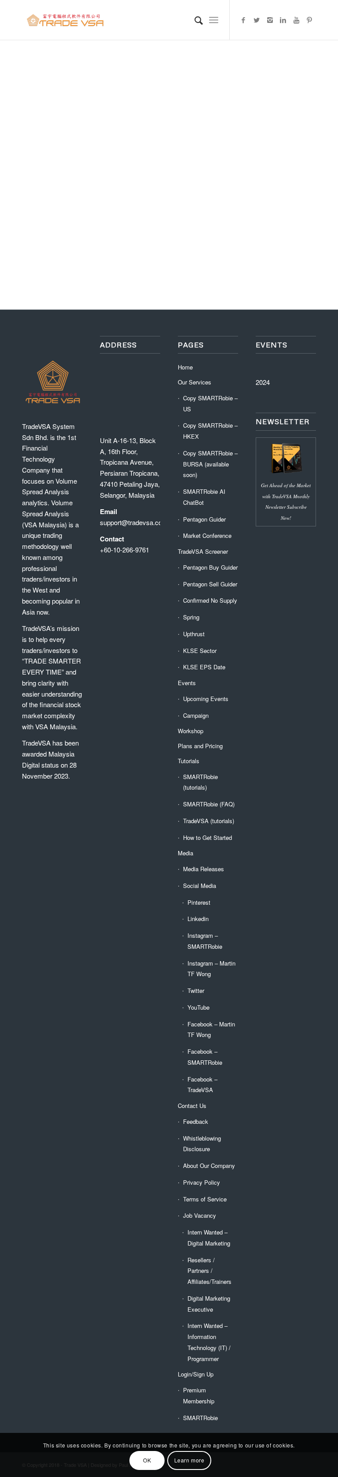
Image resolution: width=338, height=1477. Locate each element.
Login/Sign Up (195, 1374)
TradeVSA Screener (203, 551)
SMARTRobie (200, 1418)
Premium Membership (198, 1395)
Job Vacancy (199, 1215)
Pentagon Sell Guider (210, 584)
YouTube (198, 1007)
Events (187, 683)
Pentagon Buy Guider (210, 567)
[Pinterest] (309, 19)
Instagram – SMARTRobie (204, 941)
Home (185, 367)
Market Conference (207, 535)
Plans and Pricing (200, 746)
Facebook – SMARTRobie (204, 1057)
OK (147, 1460)
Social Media (199, 885)
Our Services (194, 382)
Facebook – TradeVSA (202, 1084)
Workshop (190, 731)
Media (185, 853)
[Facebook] (243, 19)
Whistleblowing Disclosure (202, 1143)
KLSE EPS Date (204, 667)
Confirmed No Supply (210, 600)
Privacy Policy (201, 1182)
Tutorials (188, 761)
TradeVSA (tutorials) (208, 821)
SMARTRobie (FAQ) (209, 804)
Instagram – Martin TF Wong (211, 968)
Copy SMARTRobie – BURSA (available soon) (210, 464)
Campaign (196, 715)
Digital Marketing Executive (208, 1303)
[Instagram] (269, 19)
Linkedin (198, 918)
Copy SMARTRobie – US (210, 403)
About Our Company (209, 1165)
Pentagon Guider (204, 519)
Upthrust (194, 634)
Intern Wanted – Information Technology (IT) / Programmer (209, 1341)
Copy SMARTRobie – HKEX (210, 430)
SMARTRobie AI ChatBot (204, 497)
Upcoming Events (205, 698)
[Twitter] (256, 19)
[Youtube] (296, 19)
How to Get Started (207, 837)
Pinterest (198, 902)
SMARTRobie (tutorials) (200, 782)
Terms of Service (205, 1199)
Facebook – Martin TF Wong (211, 1029)
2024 (263, 382)
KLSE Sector (200, 650)
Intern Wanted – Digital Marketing (208, 1237)
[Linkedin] (283, 19)
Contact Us (192, 1105)
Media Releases (203, 869)
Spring (191, 617)
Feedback (195, 1121)
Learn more (189, 1460)
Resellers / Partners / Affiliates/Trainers (209, 1271)
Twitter (195, 990)
